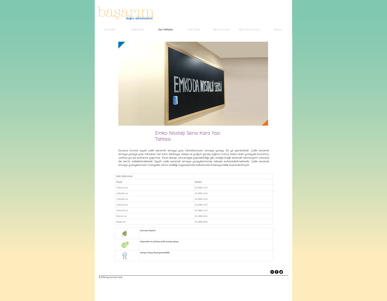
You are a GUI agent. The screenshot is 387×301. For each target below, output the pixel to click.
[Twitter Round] (281, 272)
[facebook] (277, 272)
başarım (128, 12)
